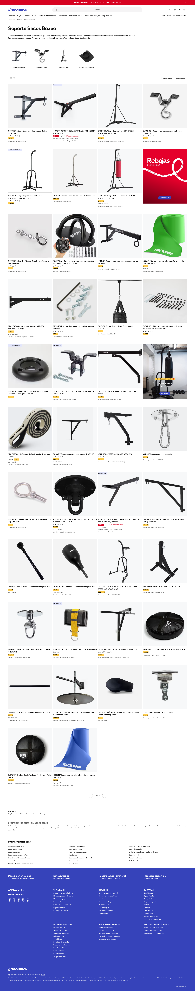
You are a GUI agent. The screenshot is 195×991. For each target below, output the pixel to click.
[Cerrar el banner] (185, 2)
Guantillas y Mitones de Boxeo (19, 858)
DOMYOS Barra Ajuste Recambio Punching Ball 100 (29, 712)
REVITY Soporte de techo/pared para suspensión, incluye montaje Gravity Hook (73, 262)
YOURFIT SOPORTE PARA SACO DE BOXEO (115, 454)
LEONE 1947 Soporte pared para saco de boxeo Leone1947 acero (117, 650)
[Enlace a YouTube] (18, 900)
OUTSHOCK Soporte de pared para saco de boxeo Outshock (29, 132)
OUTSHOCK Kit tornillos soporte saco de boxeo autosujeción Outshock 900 (162, 327)
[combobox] (181, 78)
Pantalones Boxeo (135, 858)
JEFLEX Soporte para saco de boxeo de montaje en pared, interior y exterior (119, 520)
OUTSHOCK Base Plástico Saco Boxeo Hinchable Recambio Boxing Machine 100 (28, 392)
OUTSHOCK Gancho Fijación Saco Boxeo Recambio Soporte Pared (29, 262)
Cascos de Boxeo (75, 861)
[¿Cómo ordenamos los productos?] (161, 78)
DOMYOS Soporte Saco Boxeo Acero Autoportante (74, 196)
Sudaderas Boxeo (135, 861)
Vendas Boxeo (13, 861)
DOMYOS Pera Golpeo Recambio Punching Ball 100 (74, 587)
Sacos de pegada (135, 849)
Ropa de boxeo (74, 864)
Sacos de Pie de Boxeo (77, 846)
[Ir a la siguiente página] (104, 795)
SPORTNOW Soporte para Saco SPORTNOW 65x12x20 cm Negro (26, 327)
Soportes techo (41, 67)
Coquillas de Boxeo (15, 849)
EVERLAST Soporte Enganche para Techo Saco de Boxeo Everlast (73, 392)
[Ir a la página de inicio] (17, 9)
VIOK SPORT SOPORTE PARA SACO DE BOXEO (161, 587)
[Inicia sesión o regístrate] (179, 9)
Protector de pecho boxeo (78, 852)
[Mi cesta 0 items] (184, 9)
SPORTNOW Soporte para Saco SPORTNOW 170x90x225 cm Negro (116, 132)
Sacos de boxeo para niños (18, 855)
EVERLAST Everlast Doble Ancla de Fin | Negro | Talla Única (29, 776)
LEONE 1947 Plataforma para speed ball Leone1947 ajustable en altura (73, 713)
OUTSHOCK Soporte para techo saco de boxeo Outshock (162, 132)
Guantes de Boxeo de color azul (80, 858)
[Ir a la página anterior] (90, 795)
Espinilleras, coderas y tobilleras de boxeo (144, 852)
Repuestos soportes (86, 67)
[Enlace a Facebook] (9, 900)
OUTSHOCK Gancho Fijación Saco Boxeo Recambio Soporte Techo (29, 520)
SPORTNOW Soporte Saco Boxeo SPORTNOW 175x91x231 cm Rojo (117, 197)
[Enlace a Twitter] (14, 900)
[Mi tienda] (169, 9)
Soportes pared (19, 67)
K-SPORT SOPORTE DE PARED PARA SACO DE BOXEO (74, 131)
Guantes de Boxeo (135, 855)
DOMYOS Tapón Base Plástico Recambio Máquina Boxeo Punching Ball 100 (118, 713)
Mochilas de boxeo (75, 849)
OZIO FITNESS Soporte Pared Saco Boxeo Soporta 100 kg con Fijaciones (163, 520)
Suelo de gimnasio (82, 38)
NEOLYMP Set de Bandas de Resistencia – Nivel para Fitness (29, 455)
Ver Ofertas (164, 393)
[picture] (30, 106)
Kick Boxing (73, 855)
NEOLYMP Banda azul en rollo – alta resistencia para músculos (74, 776)
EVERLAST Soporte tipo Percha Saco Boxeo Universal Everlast (75, 650)
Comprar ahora (165, 197)
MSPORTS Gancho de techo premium (158, 454)
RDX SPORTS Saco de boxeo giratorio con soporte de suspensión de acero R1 (75, 520)
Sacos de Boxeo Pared (16, 846)
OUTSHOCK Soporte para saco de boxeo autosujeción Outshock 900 (25, 197)
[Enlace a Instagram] (23, 900)
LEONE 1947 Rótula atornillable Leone (158, 712)
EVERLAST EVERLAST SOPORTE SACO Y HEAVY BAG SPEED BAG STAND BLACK (119, 588)
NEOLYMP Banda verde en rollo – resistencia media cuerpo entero (163, 262)
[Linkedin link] (27, 900)
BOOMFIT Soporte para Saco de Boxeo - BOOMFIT (73, 454)
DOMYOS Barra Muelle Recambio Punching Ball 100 (29, 587)
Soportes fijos (64, 67)
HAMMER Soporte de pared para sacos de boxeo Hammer (118, 262)
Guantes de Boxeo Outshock (139, 846)
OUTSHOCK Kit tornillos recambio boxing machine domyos (74, 327)
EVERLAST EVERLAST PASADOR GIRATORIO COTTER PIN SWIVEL (29, 650)
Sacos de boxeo (14, 852)
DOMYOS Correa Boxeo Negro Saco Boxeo (115, 326)
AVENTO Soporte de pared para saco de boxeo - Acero (118, 392)
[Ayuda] (174, 9)
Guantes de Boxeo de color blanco (20, 864)
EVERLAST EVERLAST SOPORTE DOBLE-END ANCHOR (164, 649)
